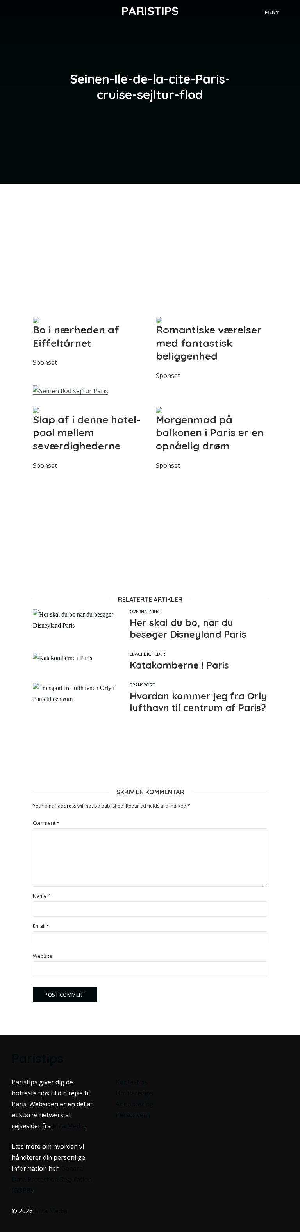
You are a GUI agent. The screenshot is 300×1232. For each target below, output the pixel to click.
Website (42, 956)
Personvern (133, 1115)
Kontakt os (132, 1082)
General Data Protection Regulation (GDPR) (52, 1179)
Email (41, 926)
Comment (46, 823)
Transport (142, 685)
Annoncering (135, 1104)
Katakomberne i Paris (179, 665)
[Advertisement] (150, 250)
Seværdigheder (147, 654)
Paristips (150, 11)
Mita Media (68, 1125)
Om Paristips (134, 1093)
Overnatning (145, 611)
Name (42, 896)
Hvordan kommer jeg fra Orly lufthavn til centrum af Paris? (198, 701)
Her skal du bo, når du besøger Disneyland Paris (188, 628)
